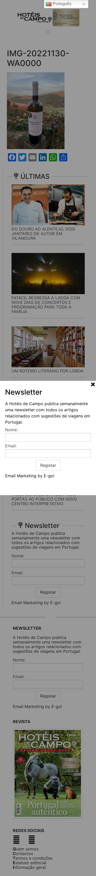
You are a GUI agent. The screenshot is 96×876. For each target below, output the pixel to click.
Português (61, 4)
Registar (48, 465)
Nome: (11, 430)
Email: (11, 446)
